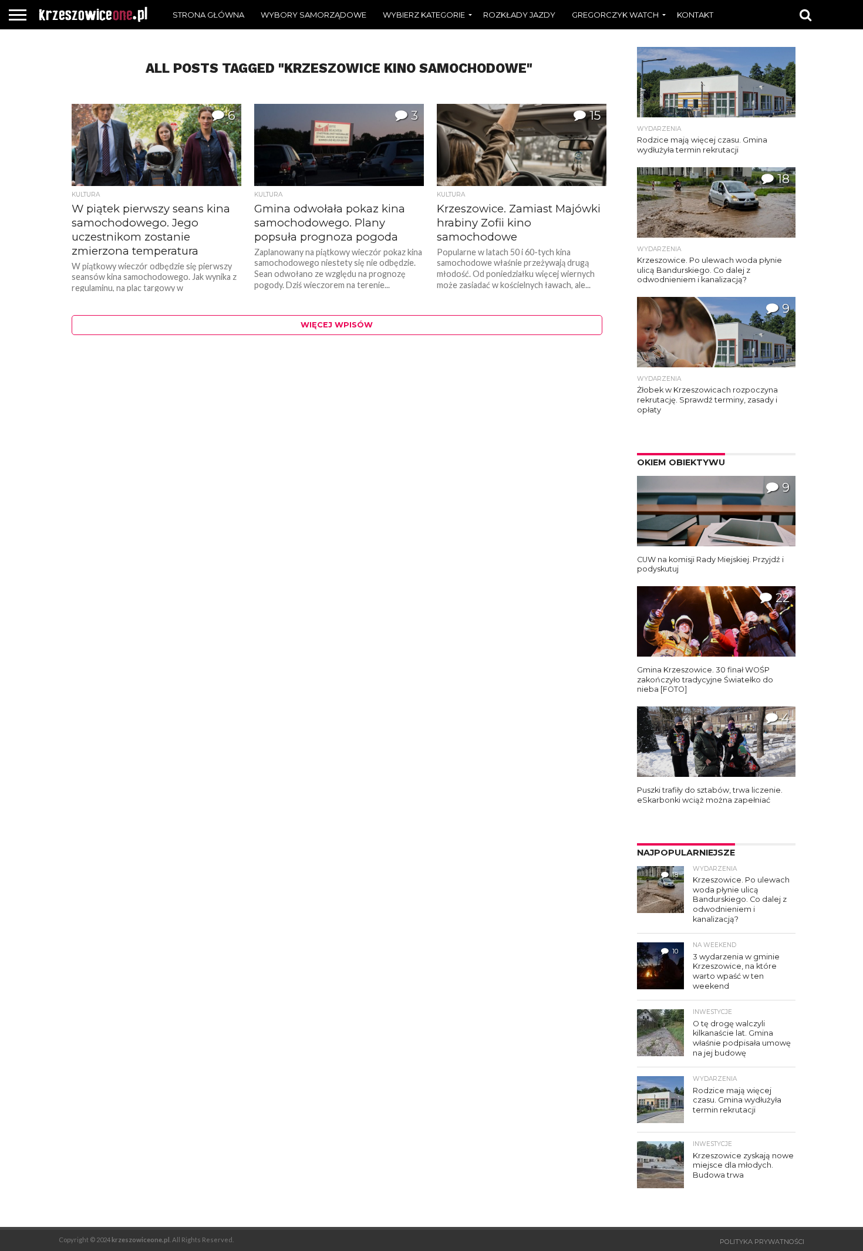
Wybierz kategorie (424, 14)
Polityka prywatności (762, 1242)
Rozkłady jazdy (519, 14)
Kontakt (695, 14)
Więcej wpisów (337, 324)
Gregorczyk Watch (615, 14)
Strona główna (208, 14)
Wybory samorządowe (313, 14)
